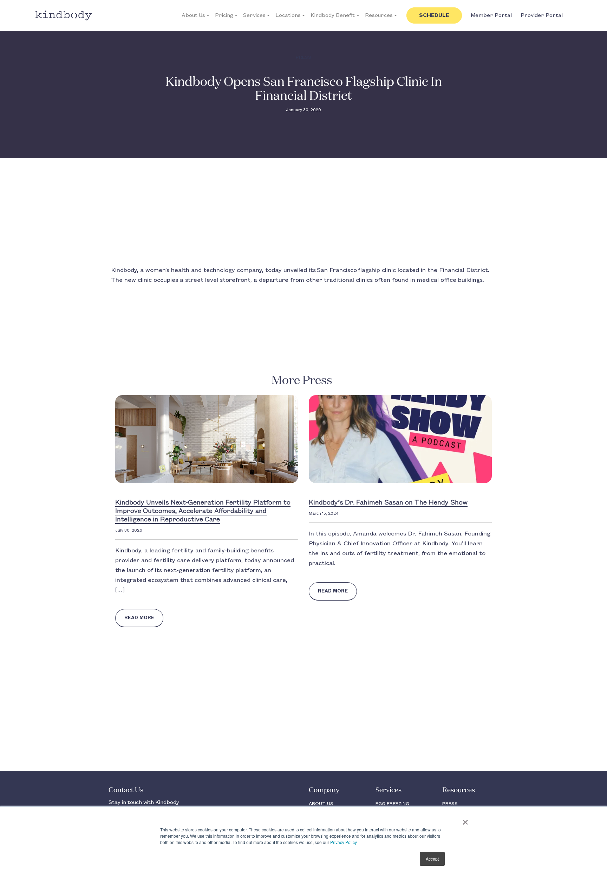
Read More (139, 617)
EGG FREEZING (392, 803)
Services (254, 15)
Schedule (434, 15)
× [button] (465, 820)
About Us (193, 15)
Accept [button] (432, 859)
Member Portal (491, 15)
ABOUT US (321, 803)
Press (303, 57)
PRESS (450, 803)
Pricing (224, 15)
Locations (288, 15)
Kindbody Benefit (333, 15)
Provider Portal (542, 15)
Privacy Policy (343, 842)
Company (324, 790)
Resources (379, 15)
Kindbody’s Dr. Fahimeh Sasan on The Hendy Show (388, 502)
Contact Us (126, 790)
